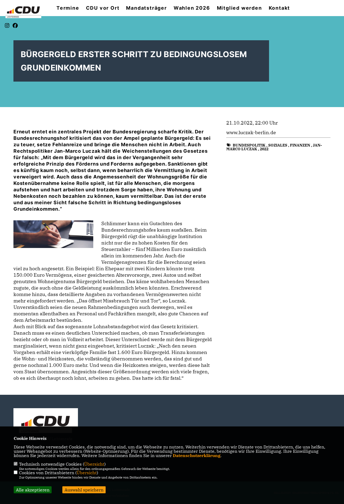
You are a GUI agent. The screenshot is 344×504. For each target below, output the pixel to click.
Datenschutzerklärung (196, 455)
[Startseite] (46, 423)
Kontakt (279, 8)
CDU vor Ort (103, 8)
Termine (67, 8)
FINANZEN (300, 145)
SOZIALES (277, 145)
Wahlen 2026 (192, 8)
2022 (264, 149)
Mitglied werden (239, 8)
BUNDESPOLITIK (249, 145)
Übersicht (94, 464)
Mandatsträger (146, 8)
